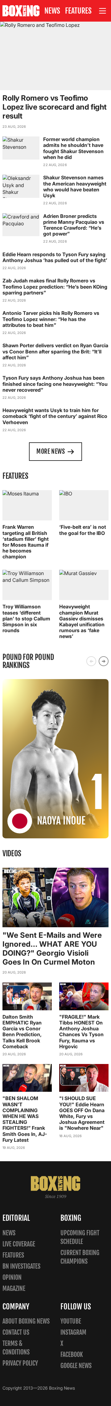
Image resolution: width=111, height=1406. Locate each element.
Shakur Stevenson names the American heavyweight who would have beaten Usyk (74, 186)
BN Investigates (21, 1266)
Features (78, 10)
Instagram (73, 1332)
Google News (76, 1366)
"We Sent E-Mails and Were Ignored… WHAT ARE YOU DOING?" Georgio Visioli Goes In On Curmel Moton (52, 948)
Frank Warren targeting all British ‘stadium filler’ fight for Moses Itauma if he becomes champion (25, 542)
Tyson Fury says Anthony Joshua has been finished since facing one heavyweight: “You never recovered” (55, 384)
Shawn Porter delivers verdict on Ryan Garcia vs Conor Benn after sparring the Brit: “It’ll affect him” (55, 351)
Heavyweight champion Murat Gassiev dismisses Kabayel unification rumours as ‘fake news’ (82, 621)
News (52, 10)
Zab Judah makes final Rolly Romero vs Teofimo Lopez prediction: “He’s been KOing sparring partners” (54, 286)
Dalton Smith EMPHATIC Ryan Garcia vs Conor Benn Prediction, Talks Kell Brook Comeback (22, 1031)
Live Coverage (18, 1244)
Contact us (15, 1332)
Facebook (71, 1354)
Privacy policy (20, 1363)
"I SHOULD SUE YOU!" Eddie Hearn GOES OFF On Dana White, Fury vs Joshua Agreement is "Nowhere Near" (82, 1113)
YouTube (70, 1321)
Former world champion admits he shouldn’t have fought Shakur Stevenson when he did (73, 148)
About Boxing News (26, 1321)
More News (50, 451)
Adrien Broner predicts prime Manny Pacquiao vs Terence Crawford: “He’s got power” (73, 225)
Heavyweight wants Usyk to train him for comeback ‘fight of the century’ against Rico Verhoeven (54, 416)
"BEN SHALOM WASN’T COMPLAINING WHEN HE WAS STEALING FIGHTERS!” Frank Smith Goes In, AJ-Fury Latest (24, 1119)
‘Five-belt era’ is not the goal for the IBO (82, 530)
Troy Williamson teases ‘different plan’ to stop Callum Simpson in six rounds (26, 618)
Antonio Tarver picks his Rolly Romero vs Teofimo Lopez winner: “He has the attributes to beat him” (50, 319)
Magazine (13, 1288)
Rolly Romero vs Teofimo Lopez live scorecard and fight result (54, 107)
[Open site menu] (102, 11)
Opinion (12, 1277)
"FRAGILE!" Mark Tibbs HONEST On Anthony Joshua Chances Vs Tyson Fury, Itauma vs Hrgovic (81, 1031)
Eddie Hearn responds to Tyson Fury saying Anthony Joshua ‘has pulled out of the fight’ (54, 257)
